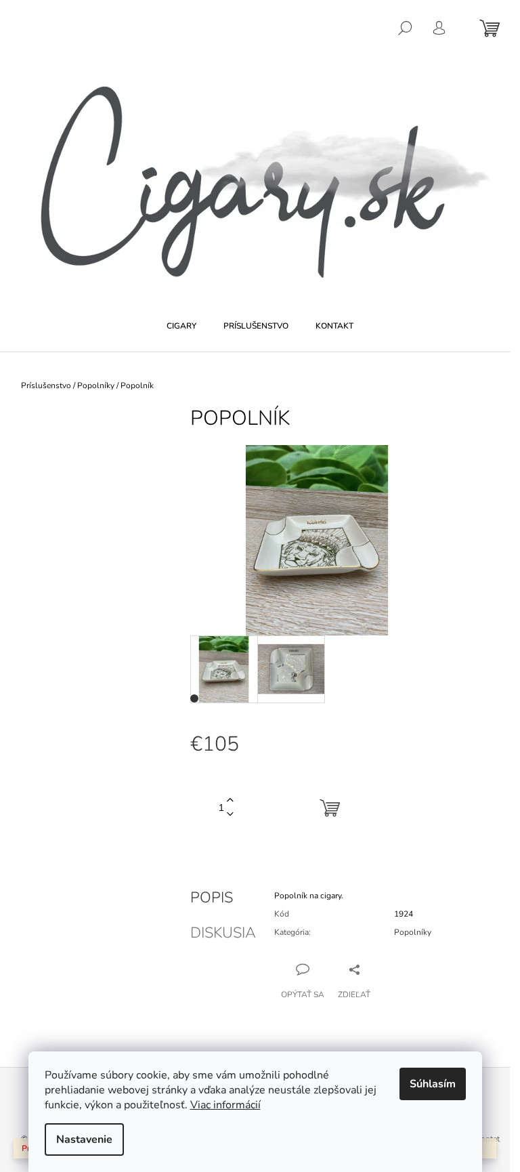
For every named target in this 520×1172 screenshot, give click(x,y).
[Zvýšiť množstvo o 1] (230, 800)
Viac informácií (225, 1104)
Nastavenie (84, 1139)
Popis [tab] (211, 898)
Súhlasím (433, 1083)
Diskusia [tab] (223, 933)
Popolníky (412, 932)
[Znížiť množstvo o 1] (230, 815)
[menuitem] (181, 326)
